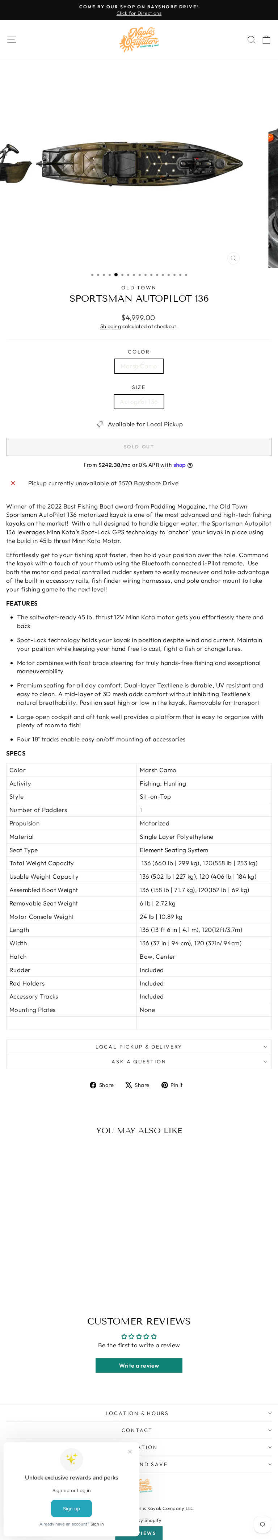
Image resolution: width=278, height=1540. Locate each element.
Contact (137, 1430)
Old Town (138, 287)
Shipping (110, 326)
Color (139, 351)
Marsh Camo (139, 366)
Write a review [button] (139, 1365)
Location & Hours (137, 1413)
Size (139, 387)
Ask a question (138, 1061)
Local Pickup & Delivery (139, 1046)
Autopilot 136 (139, 401)
